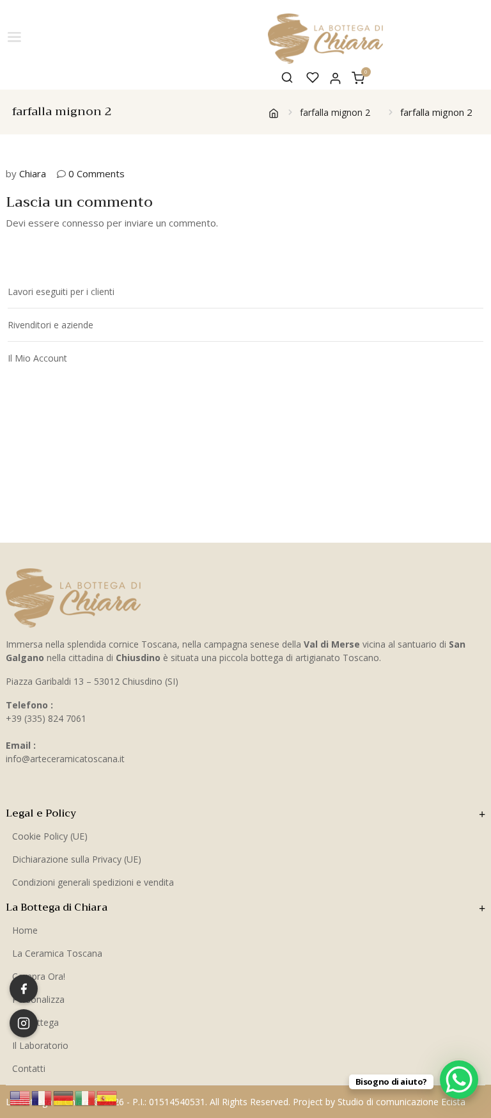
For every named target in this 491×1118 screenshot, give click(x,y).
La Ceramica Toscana (57, 953)
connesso (83, 222)
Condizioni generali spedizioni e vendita (93, 882)
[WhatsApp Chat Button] (459, 1079)
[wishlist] (312, 77)
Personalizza (38, 999)
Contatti (28, 1068)
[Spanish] (107, 1096)
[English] (20, 1096)
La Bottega (35, 1022)
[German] (64, 1096)
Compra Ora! (38, 976)
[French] (42, 1096)
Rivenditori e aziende (50, 325)
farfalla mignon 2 (335, 112)
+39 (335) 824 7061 (46, 718)
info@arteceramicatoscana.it (65, 759)
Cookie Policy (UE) (50, 836)
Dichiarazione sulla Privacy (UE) (76, 859)
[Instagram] (24, 1023)
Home (25, 930)
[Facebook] (24, 989)
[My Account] (335, 77)
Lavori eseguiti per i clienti (61, 291)
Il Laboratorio (40, 1045)
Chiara (32, 173)
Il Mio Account (37, 358)
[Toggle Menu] (15, 37)
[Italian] (86, 1096)
